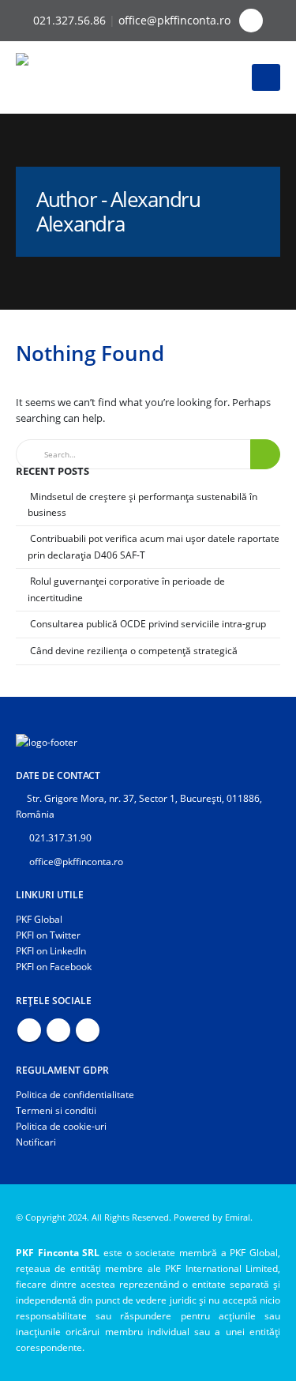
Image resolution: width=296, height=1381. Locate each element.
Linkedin (87, 1030)
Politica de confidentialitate (75, 1094)
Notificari (36, 1141)
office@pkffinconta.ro (174, 20)
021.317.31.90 (59, 837)
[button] (251, 20)
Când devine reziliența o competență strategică (134, 650)
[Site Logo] (59, 78)
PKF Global (39, 919)
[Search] (265, 454)
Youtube (58, 1030)
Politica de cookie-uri (61, 1125)
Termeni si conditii (56, 1110)
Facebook (29, 1030)
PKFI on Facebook (54, 966)
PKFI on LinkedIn (51, 950)
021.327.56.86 (69, 20)
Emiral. (239, 1217)
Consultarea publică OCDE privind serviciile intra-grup (148, 623)
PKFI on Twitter (48, 934)
